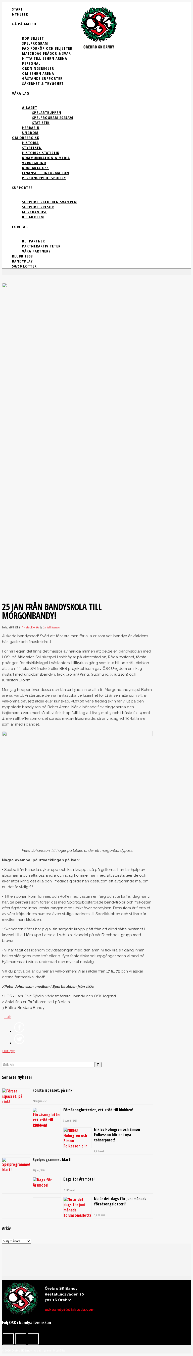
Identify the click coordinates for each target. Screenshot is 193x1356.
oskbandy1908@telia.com (69, 1309)
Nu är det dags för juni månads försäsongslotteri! (120, 1201)
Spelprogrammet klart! (52, 1159)
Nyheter (26, 627)
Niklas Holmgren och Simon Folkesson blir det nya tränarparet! (117, 1135)
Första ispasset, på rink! (53, 1090)
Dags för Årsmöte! (78, 1179)
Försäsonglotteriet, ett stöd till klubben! (98, 1110)
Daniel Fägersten (51, 627)
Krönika (35, 627)
